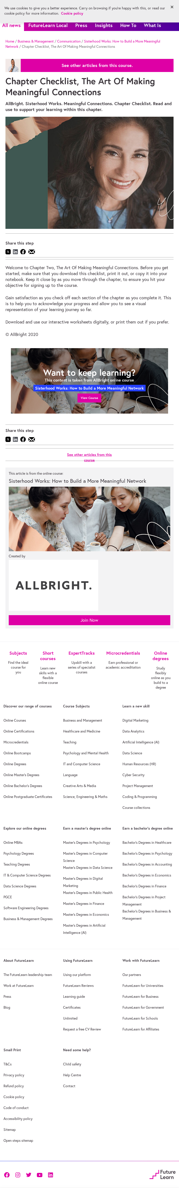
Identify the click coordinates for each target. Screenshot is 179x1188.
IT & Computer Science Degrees (27, 875)
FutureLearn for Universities (142, 985)
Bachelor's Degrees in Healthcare (146, 842)
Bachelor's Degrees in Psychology (147, 853)
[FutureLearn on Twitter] (28, 1174)
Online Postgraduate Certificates (27, 796)
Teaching (69, 742)
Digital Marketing (135, 720)
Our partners (131, 974)
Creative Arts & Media (79, 786)
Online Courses (14, 720)
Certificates (72, 1007)
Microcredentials (15, 742)
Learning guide (74, 996)
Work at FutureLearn (18, 985)
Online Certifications (18, 731)
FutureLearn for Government (143, 1007)
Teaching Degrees (16, 864)
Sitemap (9, 1129)
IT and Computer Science (81, 764)
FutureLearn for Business (140, 996)
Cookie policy (13, 1097)
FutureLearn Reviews (78, 985)
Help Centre (72, 1075)
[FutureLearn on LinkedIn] (50, 1174)
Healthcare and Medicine (81, 731)
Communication (69, 41)
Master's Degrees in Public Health (88, 892)
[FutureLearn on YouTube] (39, 1174)
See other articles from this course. (97, 65)
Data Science (132, 753)
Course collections (136, 807)
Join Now (89, 620)
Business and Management (82, 720)
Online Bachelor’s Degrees (22, 786)
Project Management (137, 786)
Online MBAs (12, 842)
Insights (104, 25)
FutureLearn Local (48, 25)
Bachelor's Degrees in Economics (146, 875)
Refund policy (13, 1086)
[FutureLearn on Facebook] (7, 1174)
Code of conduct (16, 1108)
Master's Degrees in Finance (83, 903)
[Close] (172, 7)
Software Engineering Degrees (25, 908)
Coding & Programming (139, 796)
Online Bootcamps (17, 753)
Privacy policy (13, 1075)
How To (128, 25)
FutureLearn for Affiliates (140, 1029)
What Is (152, 25)
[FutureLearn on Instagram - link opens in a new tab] (17, 1174)
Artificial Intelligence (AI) (140, 742)
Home (9, 41)
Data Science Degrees (19, 886)
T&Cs (7, 1064)
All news (11, 25)
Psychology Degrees (18, 853)
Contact (69, 1086)
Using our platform (77, 974)
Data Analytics (133, 731)
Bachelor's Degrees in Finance (144, 886)
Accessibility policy (18, 1118)
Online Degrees (14, 764)
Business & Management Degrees (28, 919)
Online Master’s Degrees (21, 775)
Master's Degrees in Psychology (86, 842)
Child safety (72, 1064)
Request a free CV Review (82, 1029)
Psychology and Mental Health (86, 753)
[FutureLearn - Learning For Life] (163, 1174)
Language (70, 775)
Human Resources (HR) (139, 764)
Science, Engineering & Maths (85, 796)
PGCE (7, 897)
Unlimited (70, 1018)
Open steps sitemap (18, 1140)
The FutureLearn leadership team (27, 974)
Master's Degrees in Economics (86, 914)
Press (81, 25)
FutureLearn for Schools (140, 1018)
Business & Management (36, 41)
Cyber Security (133, 775)
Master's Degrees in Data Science (87, 867)
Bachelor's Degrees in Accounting (147, 864)
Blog (6, 1007)
